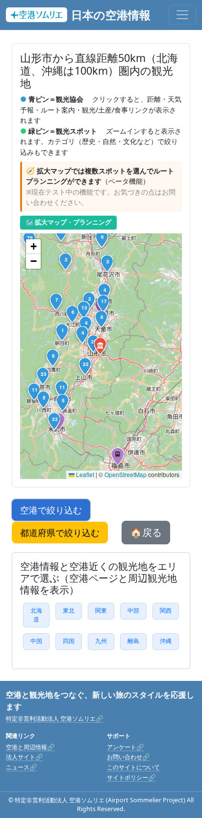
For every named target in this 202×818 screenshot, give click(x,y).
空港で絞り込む (51, 510)
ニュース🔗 (21, 767)
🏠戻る (146, 532)
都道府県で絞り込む (60, 532)
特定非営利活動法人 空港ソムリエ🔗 (54, 718)
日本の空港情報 (111, 15)
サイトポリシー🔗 (131, 777)
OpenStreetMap (125, 474)
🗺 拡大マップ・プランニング (68, 222)
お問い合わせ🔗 (128, 757)
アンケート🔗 (125, 747)
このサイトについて (133, 767)
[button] (101, 347)
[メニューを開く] (182, 15)
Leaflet (84, 474)
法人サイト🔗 (24, 757)
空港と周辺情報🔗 (30, 747)
